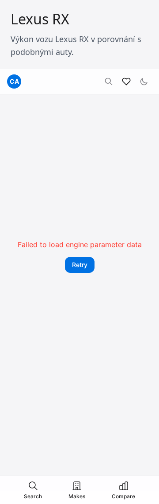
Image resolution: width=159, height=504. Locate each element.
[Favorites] (126, 81)
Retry (79, 264)
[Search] (109, 81)
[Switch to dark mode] (144, 81)
